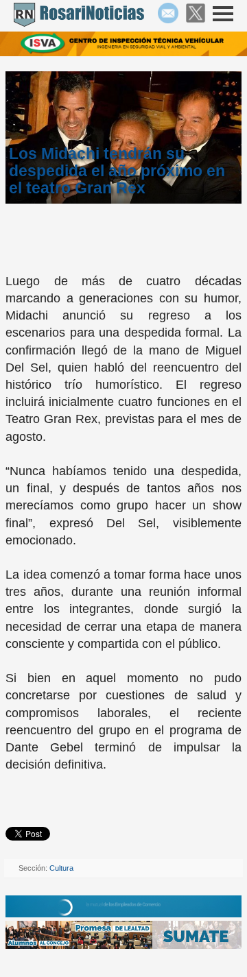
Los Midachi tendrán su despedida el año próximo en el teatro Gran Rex (117, 171)
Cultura (61, 868)
